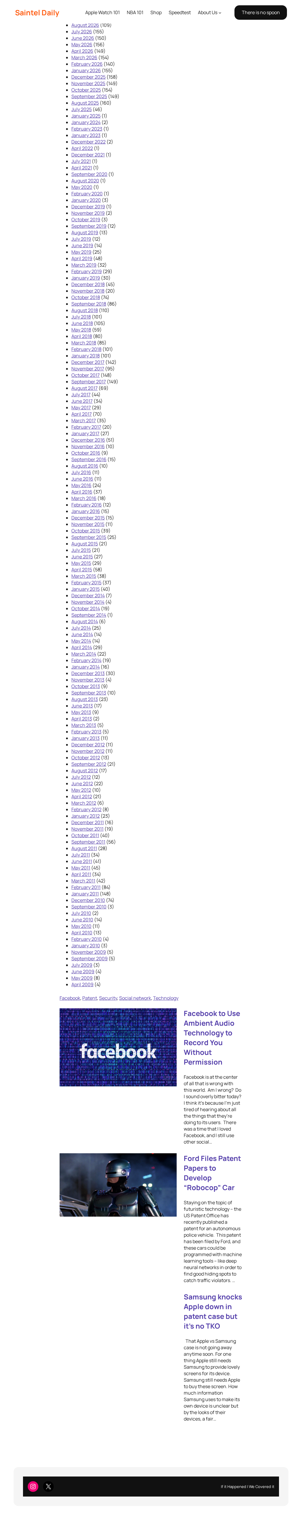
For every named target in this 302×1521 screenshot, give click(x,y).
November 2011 (87, 829)
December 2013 (88, 673)
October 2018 (85, 297)
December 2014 (88, 595)
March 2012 (83, 803)
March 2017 (83, 420)
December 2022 (88, 141)
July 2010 (81, 913)
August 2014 (84, 621)
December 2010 (88, 900)
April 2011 (81, 874)
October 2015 (85, 530)
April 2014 (81, 647)
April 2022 (82, 148)
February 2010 (86, 939)
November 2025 (88, 83)
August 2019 (84, 232)
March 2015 (83, 576)
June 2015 (82, 556)
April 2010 (81, 932)
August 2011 (84, 848)
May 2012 (81, 790)
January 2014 (85, 667)
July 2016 (81, 472)
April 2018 (81, 336)
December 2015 (88, 517)
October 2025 (86, 90)
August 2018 (84, 310)
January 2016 (85, 511)
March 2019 (83, 265)
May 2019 (81, 252)
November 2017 (87, 368)
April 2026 (82, 51)
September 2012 (88, 764)
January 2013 (85, 738)
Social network (135, 998)
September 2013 (88, 692)
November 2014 (87, 602)
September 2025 (89, 96)
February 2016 (86, 504)
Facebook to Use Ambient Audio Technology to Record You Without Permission (212, 1037)
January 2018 (85, 355)
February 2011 (86, 887)
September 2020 (89, 174)
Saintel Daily (37, 12)
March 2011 (83, 880)
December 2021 (88, 154)
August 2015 (84, 543)
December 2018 (88, 284)
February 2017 (86, 427)
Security (108, 998)
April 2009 (82, 984)
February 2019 (86, 271)
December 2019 (88, 206)
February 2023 (86, 129)
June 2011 (81, 861)
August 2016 (84, 466)
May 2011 (80, 868)
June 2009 (82, 971)
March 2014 (83, 654)
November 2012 (87, 751)
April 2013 (81, 718)
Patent (89, 998)
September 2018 (88, 304)
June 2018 (82, 323)
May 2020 (81, 187)
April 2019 (81, 258)
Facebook (70, 998)
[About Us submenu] (220, 12)
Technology (165, 998)
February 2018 (86, 349)
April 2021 (81, 167)
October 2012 (85, 757)
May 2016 (81, 485)
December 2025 (88, 77)
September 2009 (89, 958)
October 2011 (85, 835)
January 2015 (85, 589)
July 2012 (81, 777)
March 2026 (84, 57)
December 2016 (88, 440)
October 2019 (85, 219)
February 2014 (86, 660)
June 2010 (82, 919)
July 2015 (81, 550)
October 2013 (85, 686)
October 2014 (85, 608)
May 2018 (81, 329)
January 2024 (86, 122)
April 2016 (81, 492)
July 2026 (81, 31)
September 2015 (88, 537)
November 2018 (87, 291)
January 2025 (86, 116)
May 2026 (81, 44)
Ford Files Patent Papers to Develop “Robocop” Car (212, 1172)
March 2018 (83, 342)
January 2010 (85, 945)
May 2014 (81, 641)
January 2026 (86, 70)
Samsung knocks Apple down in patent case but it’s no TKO (213, 1311)
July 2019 (81, 239)
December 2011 (87, 822)
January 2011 (85, 893)
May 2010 (81, 926)
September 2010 (88, 906)
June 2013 (82, 705)
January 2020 (86, 200)
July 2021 (81, 161)
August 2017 (84, 388)
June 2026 (82, 38)
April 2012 (81, 796)
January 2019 (85, 278)
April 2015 (81, 569)
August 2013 (84, 699)
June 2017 (82, 401)
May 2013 (81, 712)
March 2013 (83, 725)
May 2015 (81, 563)
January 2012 (85, 816)
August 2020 (85, 180)
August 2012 (84, 770)
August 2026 (85, 25)
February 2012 (86, 809)
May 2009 (82, 978)
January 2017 (85, 433)
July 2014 (81, 628)
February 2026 (87, 64)
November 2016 (88, 446)
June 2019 (82, 245)
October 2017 (85, 375)
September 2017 (88, 381)
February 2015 (86, 582)
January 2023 (86, 135)
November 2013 (87, 680)
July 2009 (81, 965)
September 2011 (88, 842)
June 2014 (82, 634)
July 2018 (81, 317)
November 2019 (88, 213)
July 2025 (81, 109)
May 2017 (81, 407)
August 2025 (85, 103)
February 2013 (86, 731)
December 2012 (88, 744)
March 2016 (83, 498)
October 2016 (85, 453)
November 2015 (87, 524)
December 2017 (87, 362)
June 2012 (82, 783)
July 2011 (80, 855)
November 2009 (88, 952)
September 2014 (88, 615)
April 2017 (81, 414)
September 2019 (88, 226)
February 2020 (87, 193)
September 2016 (88, 459)
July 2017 (81, 394)
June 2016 (82, 479)
